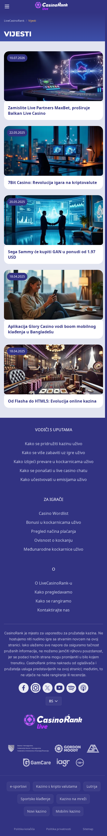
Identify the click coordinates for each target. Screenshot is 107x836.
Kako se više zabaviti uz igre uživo (53, 452)
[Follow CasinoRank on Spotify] (71, 688)
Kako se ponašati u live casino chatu (53, 470)
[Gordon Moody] (68, 749)
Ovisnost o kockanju (53, 540)
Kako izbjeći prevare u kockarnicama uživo (54, 461)
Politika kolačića (24, 829)
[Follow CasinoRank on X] (48, 688)
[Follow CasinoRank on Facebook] (24, 688)
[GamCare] (37, 763)
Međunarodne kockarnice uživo (53, 549)
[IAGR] (63, 763)
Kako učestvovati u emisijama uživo (53, 479)
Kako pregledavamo (53, 592)
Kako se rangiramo (53, 601)
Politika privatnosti (58, 829)
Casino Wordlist (53, 513)
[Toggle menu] (7, 6)
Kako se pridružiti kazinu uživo (53, 443)
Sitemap (88, 829)
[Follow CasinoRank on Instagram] (36, 688)
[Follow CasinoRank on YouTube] (59, 688)
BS (51, 701)
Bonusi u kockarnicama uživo (53, 522)
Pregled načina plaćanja (53, 531)
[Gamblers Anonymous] (93, 749)
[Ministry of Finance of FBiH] (28, 749)
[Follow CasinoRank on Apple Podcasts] (83, 688)
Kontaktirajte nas (53, 610)
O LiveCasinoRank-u (53, 583)
